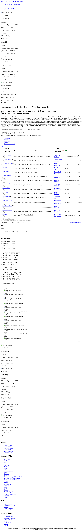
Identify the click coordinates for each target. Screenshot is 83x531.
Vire (5, 462)
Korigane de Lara (7, 159)
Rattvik (6, 482)
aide (5, 9)
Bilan (5, 521)
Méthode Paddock (8, 510)
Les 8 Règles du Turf (9, 505)
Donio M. (56, 181)
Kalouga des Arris (7, 184)
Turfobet (6, 525)
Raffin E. (56, 163)
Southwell (6, 485)
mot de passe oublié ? (9, 8)
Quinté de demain (8, 451)
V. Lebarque (57, 184)
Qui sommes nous (8, 516)
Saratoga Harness (8, 491)
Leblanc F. (57, 165)
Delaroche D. (57, 172)
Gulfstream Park (8, 492)
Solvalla (6, 472)
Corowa (6, 469)
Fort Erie (6, 497)
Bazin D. (56, 157)
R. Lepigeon (57, 214)
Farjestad (6, 481)
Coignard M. (57, 203)
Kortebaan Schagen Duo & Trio (12, 478)
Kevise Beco (6, 192)
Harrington (6, 495)
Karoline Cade (6, 196)
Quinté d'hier (7, 449)
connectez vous (8, 7)
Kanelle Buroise (7, 175)
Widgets (6, 524)
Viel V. (56, 167)
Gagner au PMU (8, 504)
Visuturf (6, 139)
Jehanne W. (57, 155)
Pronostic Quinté (8, 445)
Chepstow (6, 474)
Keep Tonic (6, 171)
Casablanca (7, 461)
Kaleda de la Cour (7, 206)
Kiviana (5, 214)
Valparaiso (6, 465)
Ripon (5, 488)
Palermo (6, 466)
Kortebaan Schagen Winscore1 (12, 479)
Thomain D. (57, 196)
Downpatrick (7, 484)
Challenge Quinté (8, 508)
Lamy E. (56, 206)
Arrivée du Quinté (8, 448)
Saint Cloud (7, 459)
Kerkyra (5, 167)
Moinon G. (57, 176)
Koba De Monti (7, 155)
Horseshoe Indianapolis (10, 494)
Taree (5, 468)
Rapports (6, 142)
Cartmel (6, 490)
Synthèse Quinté (8, 452)
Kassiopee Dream (7, 210)
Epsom (5, 487)
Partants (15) (7, 138)
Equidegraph (7, 141)
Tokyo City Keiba (8, 471)
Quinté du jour (7, 446)
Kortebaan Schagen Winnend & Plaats (14, 477)
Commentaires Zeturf (9, 144)
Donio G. (56, 180)
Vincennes (6, 463)
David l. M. (57, 210)
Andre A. (56, 161)
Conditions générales (9, 518)
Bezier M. (56, 192)
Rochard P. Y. (57, 188)
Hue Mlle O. (57, 207)
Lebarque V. (57, 185)
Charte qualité (7, 522)
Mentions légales (8, 519)
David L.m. (57, 212)
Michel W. (56, 198)
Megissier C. (57, 190)
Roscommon (7, 475)
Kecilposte (5, 179)
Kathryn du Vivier (7, 200)
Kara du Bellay (6, 188)
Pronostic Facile (12, 1)
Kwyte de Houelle (7, 163)
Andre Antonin (58, 159)
